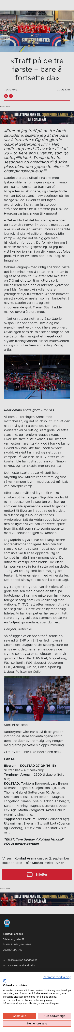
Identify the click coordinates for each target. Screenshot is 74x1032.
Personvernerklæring (57, 977)
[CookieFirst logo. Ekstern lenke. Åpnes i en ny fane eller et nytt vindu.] (4, 981)
